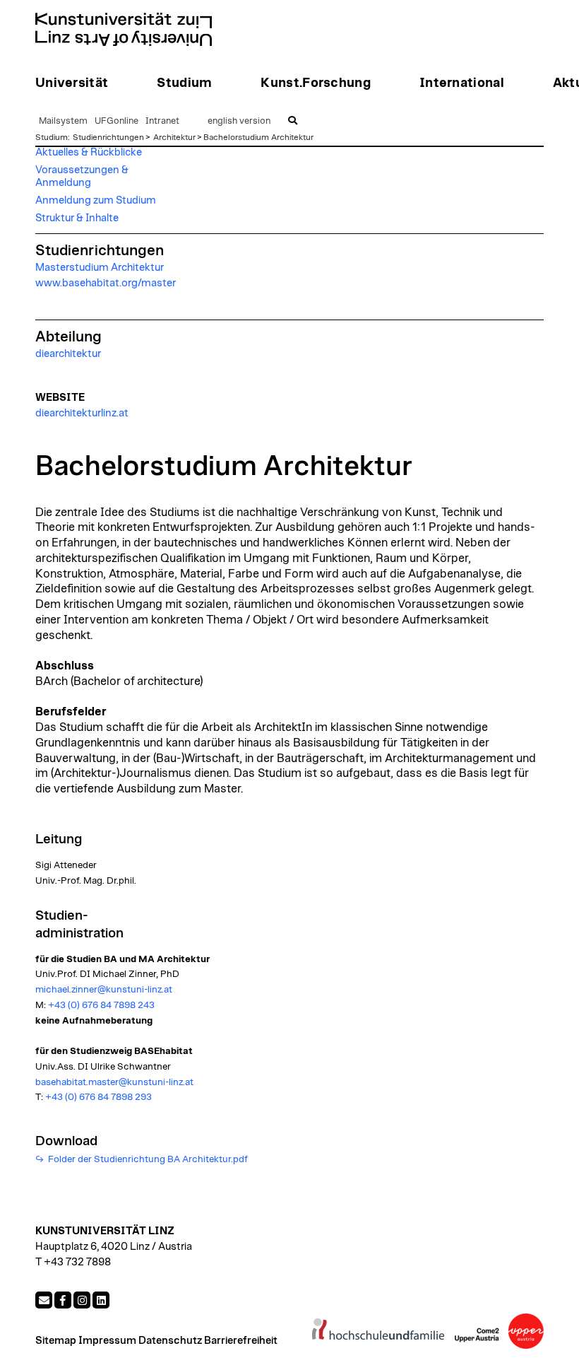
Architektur (174, 137)
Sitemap (55, 1340)
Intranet (162, 121)
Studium (51, 137)
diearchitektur (68, 354)
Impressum (107, 1340)
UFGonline (116, 121)
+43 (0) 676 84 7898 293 (98, 1097)
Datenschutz (170, 1340)
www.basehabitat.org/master (105, 283)
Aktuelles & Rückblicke (88, 152)
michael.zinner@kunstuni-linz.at (103, 990)
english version (239, 121)
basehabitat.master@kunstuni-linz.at (114, 1082)
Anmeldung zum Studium (95, 200)
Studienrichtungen (108, 137)
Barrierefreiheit (240, 1340)
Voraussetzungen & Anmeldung (82, 176)
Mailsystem (63, 121)
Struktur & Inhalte (77, 218)
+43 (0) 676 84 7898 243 (101, 1005)
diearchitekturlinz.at (82, 413)
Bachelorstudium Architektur (258, 137)
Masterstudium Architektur (99, 267)
